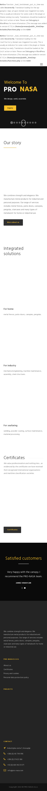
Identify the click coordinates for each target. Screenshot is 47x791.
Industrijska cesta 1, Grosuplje (18, 748)
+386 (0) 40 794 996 (15, 753)
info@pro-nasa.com (15, 770)
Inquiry (10, 108)
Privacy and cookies (11, 673)
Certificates (8, 669)
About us (7, 665)
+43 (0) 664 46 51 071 (15, 765)
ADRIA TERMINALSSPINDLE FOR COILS (23, 716)
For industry (10, 366)
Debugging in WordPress (35, 51)
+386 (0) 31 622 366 (14, 759)
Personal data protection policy (16, 677)
